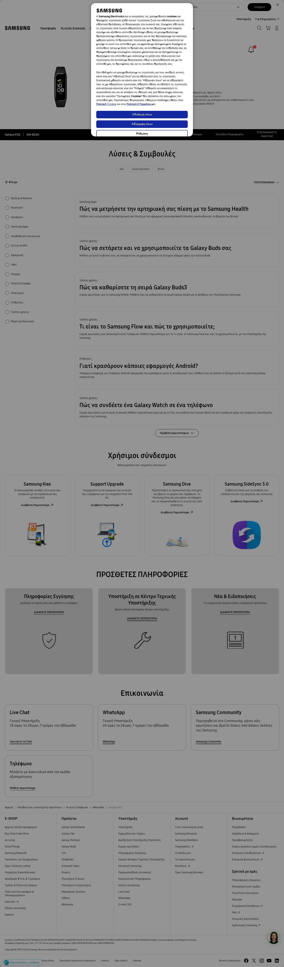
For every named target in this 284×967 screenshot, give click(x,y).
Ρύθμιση (142, 133)
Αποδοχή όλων (142, 114)
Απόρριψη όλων (142, 124)
